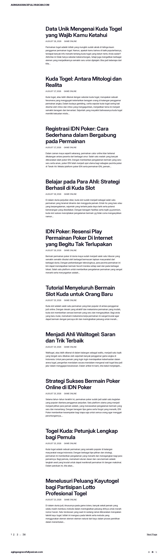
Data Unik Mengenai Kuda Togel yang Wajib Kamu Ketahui (84, 31)
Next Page (152, 534)
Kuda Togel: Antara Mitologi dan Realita (84, 81)
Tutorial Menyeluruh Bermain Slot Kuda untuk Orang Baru (80, 290)
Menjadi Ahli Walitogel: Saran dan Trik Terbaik (80, 337)
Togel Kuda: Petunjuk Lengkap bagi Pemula (82, 434)
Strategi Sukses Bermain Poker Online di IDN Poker (83, 384)
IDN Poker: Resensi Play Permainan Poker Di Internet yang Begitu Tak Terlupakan (79, 237)
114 (24, 534)
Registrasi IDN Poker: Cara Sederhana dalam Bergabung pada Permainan (81, 134)
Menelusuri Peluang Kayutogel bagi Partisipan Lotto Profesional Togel (82, 487)
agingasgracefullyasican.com (30, 5)
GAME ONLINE (70, 41)
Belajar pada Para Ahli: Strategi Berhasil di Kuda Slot (83, 184)
